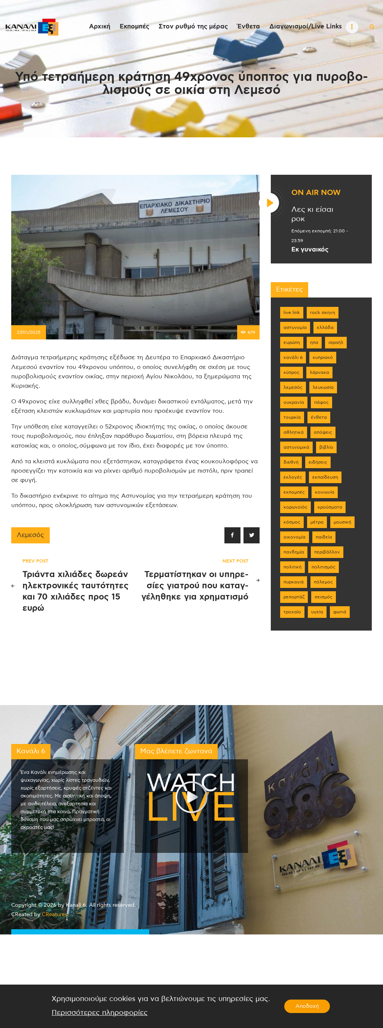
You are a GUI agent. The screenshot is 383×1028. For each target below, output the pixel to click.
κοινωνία (324, 492)
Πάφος (321, 402)
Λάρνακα (319, 372)
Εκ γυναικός (309, 250)
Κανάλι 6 (293, 357)
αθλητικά (294, 432)
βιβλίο (326, 447)
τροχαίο (292, 612)
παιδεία (324, 537)
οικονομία (295, 537)
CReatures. (55, 914)
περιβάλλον (327, 552)
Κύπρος (292, 372)
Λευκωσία (323, 387)
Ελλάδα (325, 327)
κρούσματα (330, 507)
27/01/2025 (28, 332)
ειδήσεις (318, 462)
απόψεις (323, 432)
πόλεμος (323, 582)
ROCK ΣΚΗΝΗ (322, 312)
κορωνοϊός (295, 507)
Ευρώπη (292, 342)
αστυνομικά (296, 447)
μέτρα (317, 522)
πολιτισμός (323, 567)
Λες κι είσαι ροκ (312, 214)
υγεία (317, 612)
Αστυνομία (295, 327)
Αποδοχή (307, 1006)
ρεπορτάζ (294, 597)
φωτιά (339, 612)
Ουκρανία (294, 402)
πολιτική (292, 567)
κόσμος (292, 522)
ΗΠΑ (314, 342)
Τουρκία (292, 417)
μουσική (342, 522)
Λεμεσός (30, 535)
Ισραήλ (335, 342)
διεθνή (291, 462)
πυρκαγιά (294, 582)
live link (292, 312)
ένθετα (319, 417)
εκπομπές (294, 492)
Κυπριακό (323, 357)
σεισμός (324, 597)
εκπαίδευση (325, 477)
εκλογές (293, 477)
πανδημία (294, 552)
